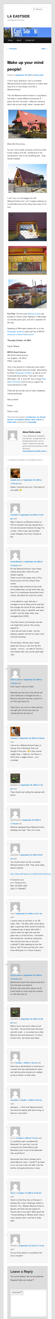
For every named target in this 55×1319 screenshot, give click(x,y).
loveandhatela (16, 561)
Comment (17, 1292)
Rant (33, 419)
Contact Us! (29, 40)
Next (45, 48)
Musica (28, 419)
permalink (32, 422)
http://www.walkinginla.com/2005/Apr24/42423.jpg (30, 873)
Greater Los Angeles (15, 419)
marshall (13, 515)
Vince (12, 1193)
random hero (15, 480)
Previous (12, 48)
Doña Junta (38, 75)
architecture (31, 417)
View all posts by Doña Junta (35, 451)
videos (38, 419)
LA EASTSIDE (18, 16)
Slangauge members (23, 372)
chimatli (13, 738)
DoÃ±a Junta (15, 679)
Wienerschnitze (34, 313)
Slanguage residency (16, 331)
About (19, 40)
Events (43, 417)
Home (10, 40)
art (38, 417)
